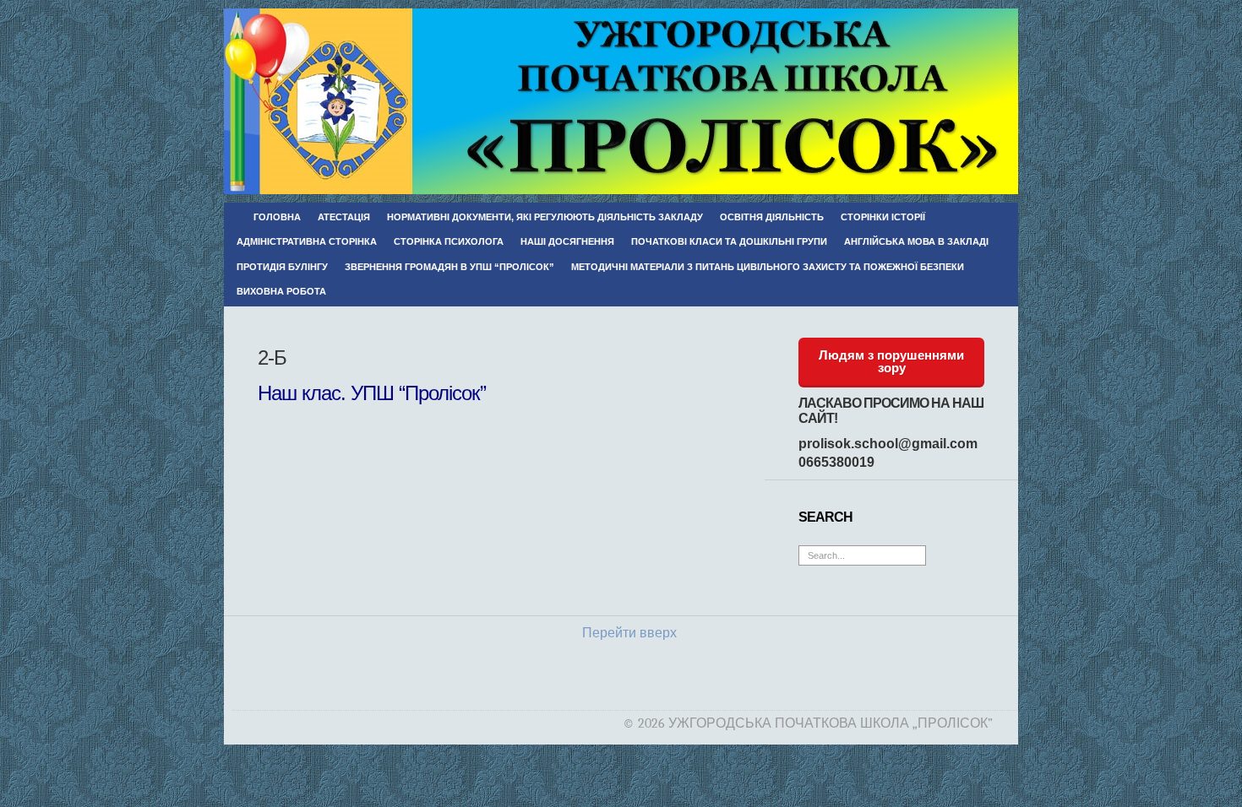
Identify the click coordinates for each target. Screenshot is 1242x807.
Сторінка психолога (449, 241)
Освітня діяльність (772, 217)
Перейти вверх (629, 633)
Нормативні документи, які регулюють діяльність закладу (545, 217)
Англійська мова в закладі (916, 241)
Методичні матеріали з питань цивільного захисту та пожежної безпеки (767, 267)
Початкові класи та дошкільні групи (729, 241)
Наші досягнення (567, 241)
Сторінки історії (883, 217)
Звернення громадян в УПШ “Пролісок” (449, 267)
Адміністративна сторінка (307, 241)
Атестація (344, 217)
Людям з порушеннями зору (891, 361)
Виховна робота (281, 291)
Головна (277, 217)
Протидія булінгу (282, 267)
